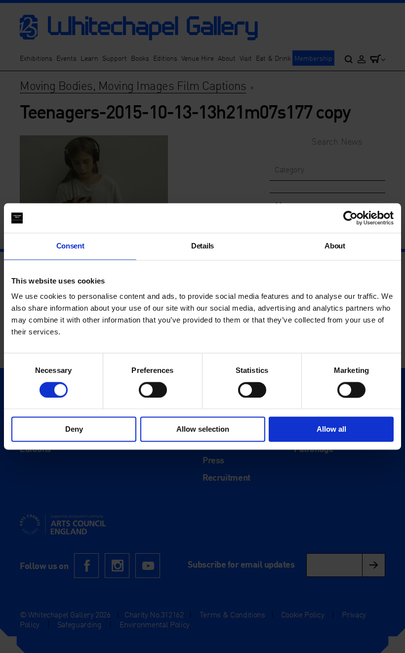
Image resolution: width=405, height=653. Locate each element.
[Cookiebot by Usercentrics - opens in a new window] (350, 217)
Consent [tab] (70, 246)
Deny (74, 429)
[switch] (153, 390)
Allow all (331, 429)
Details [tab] (202, 246)
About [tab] (334, 246)
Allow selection (202, 429)
